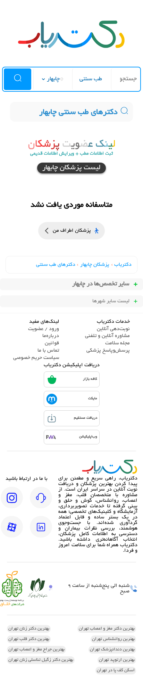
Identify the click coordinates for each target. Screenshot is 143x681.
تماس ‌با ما (48, 350)
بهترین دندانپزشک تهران (112, 649)
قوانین (52, 343)
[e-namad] (51, 588)
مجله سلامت (117, 343)
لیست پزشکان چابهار (71, 168)
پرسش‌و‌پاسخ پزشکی (108, 350)
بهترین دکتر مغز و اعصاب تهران (107, 628)
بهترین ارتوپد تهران (117, 660)
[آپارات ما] (11, 531)
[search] (17, 79)
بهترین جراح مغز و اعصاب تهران (36, 649)
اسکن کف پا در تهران (116, 670)
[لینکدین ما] (41, 531)
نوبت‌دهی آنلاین (113, 329)
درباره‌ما (50, 336)
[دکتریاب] (71, 47)
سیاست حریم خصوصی (36, 358)
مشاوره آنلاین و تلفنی (107, 336)
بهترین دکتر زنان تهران (28, 628)
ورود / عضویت (43, 329)
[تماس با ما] (41, 502)
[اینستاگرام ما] (11, 502)
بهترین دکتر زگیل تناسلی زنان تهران (40, 660)
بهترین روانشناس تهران (113, 639)
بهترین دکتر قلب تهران (28, 639)
